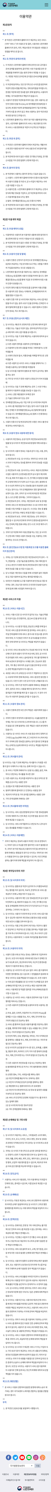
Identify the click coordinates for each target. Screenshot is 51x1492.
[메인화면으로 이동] (10, 4)
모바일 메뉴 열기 (46, 4)
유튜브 (22, 1457)
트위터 (15, 1457)
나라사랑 (42, 1457)
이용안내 (5, 1474)
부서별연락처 (29, 1480)
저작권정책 (45, 1474)
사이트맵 (42, 1480)
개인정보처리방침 (30, 1474)
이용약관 (16, 1474)
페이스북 (8, 1457)
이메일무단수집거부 (13, 1480)
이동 (37, 1465)
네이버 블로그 (29, 1457)
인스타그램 (35, 1457)
